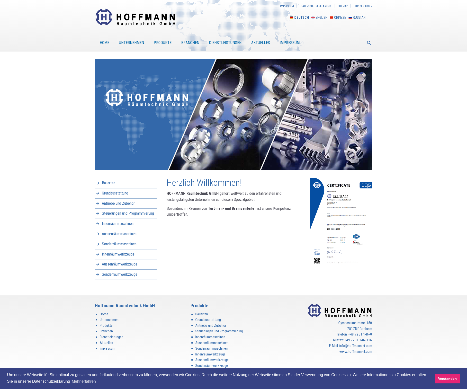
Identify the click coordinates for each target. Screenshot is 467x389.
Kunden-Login (363, 6)
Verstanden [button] (447, 378)
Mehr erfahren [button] (84, 381)
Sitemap (343, 6)
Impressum (287, 6)
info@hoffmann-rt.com (355, 346)
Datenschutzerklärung (316, 6)
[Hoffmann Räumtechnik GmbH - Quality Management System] (341, 222)
